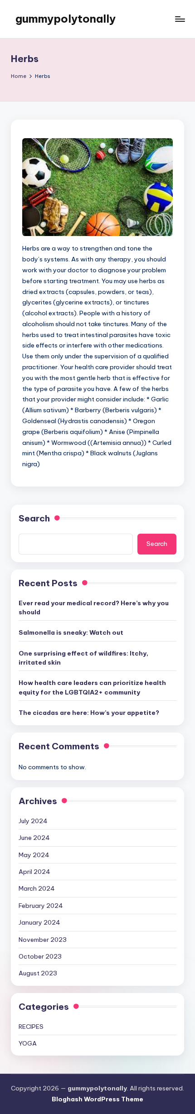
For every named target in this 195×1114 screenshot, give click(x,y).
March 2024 (37, 888)
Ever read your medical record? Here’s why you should (94, 607)
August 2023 (38, 973)
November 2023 (43, 940)
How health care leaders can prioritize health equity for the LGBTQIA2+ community (92, 687)
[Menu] (179, 18)
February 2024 (41, 906)
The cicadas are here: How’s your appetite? (89, 713)
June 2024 (34, 838)
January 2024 (39, 922)
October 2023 (40, 956)
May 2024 (34, 855)
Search (34, 518)
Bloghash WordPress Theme (97, 1099)
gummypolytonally (65, 18)
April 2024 (34, 872)
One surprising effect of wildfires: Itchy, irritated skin (83, 657)
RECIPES (31, 1026)
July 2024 (33, 821)
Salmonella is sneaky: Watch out (71, 632)
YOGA (28, 1043)
